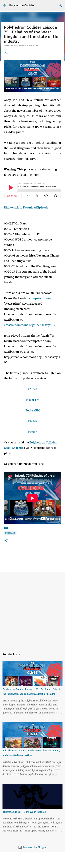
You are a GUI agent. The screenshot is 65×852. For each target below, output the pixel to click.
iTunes (32, 389)
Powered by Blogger (34, 847)
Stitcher (32, 421)
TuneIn (33, 431)
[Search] (60, 5)
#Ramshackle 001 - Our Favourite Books (24, 812)
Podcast (10, 533)
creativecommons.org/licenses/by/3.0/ (30, 325)
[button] (6, 52)
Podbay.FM (33, 410)
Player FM (32, 399)
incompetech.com (38, 298)
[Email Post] (6, 529)
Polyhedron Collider (21, 5)
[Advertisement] (32, 610)
